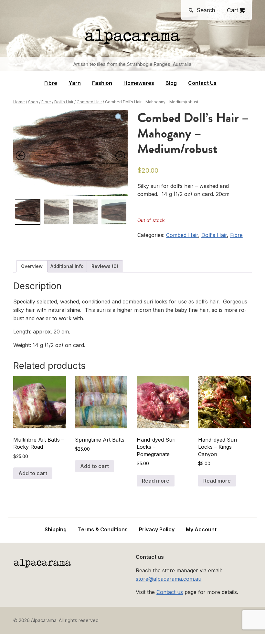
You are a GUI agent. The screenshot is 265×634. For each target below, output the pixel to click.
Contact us (169, 592)
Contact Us (202, 83)
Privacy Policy (157, 529)
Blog (171, 83)
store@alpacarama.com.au (168, 579)
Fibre (50, 83)
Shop (33, 101)
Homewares (138, 83)
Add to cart (32, 473)
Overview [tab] (32, 266)
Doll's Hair (63, 101)
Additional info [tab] (67, 266)
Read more (155, 480)
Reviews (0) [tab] (104, 266)
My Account (201, 529)
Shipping (56, 529)
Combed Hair (89, 101)
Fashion (102, 83)
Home (19, 101)
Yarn (75, 83)
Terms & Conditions (103, 529)
